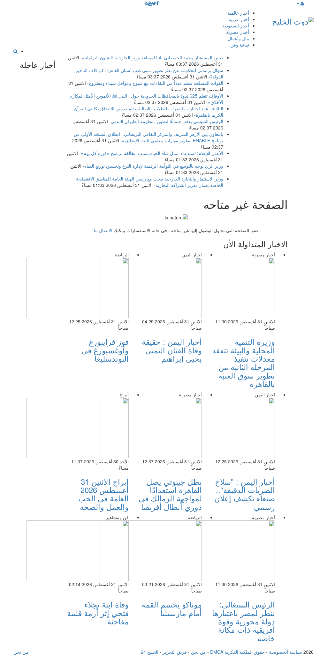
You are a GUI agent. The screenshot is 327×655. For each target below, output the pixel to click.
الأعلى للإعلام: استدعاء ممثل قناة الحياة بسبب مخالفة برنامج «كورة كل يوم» (152, 153)
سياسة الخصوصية (285, 652)
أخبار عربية (239, 19)
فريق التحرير (175, 652)
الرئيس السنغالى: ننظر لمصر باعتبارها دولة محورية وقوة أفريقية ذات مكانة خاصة (243, 621)
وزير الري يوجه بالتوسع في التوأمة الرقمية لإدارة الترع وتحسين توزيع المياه (153, 166)
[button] (300, 3)
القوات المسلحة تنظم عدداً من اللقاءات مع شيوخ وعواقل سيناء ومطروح (156, 83)
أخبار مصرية (237, 32)
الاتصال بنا (103, 230)
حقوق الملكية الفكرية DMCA (237, 652)
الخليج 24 (149, 652)
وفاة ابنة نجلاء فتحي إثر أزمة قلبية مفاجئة (98, 613)
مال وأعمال (238, 38)
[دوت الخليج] (293, 20)
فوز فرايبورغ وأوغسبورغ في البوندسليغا (105, 350)
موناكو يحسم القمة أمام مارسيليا (171, 608)
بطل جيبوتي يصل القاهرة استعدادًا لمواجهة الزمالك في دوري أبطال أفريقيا (170, 494)
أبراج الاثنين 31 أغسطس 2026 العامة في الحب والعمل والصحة (103, 494)
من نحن (198, 652)
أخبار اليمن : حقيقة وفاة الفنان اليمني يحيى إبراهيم (172, 350)
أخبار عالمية (238, 13)
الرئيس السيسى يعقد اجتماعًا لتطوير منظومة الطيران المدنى (167, 121)
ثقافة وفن (239, 44)
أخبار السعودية (235, 25)
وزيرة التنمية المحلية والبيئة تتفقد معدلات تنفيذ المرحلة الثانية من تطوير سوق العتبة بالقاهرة (243, 362)
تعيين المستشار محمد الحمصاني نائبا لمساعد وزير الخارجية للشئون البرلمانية (152, 57)
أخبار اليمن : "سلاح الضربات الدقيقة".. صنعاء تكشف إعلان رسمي (244, 494)
